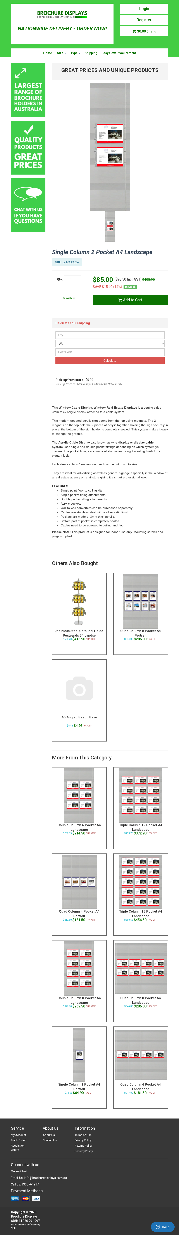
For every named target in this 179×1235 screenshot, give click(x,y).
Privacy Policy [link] (83, 1140)
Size (60, 53)
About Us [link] (49, 1135)
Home (47, 53)
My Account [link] (18, 1135)
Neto (13, 1228)
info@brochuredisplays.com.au (45, 1178)
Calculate (109, 360)
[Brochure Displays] (62, 15)
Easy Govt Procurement (119, 53)
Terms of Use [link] (83, 1135)
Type (74, 53)
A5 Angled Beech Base (79, 717)
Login (144, 8)
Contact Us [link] (50, 1140)
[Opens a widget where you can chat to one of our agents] (163, 1227)
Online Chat (19, 1171)
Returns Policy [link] (83, 1145)
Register (144, 19)
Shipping (91, 53)
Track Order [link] (18, 1140)
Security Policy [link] (84, 1151)
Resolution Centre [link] (17, 1147)
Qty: (60, 279)
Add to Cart (132, 300)
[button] (69, 298)
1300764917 (30, 1184)
